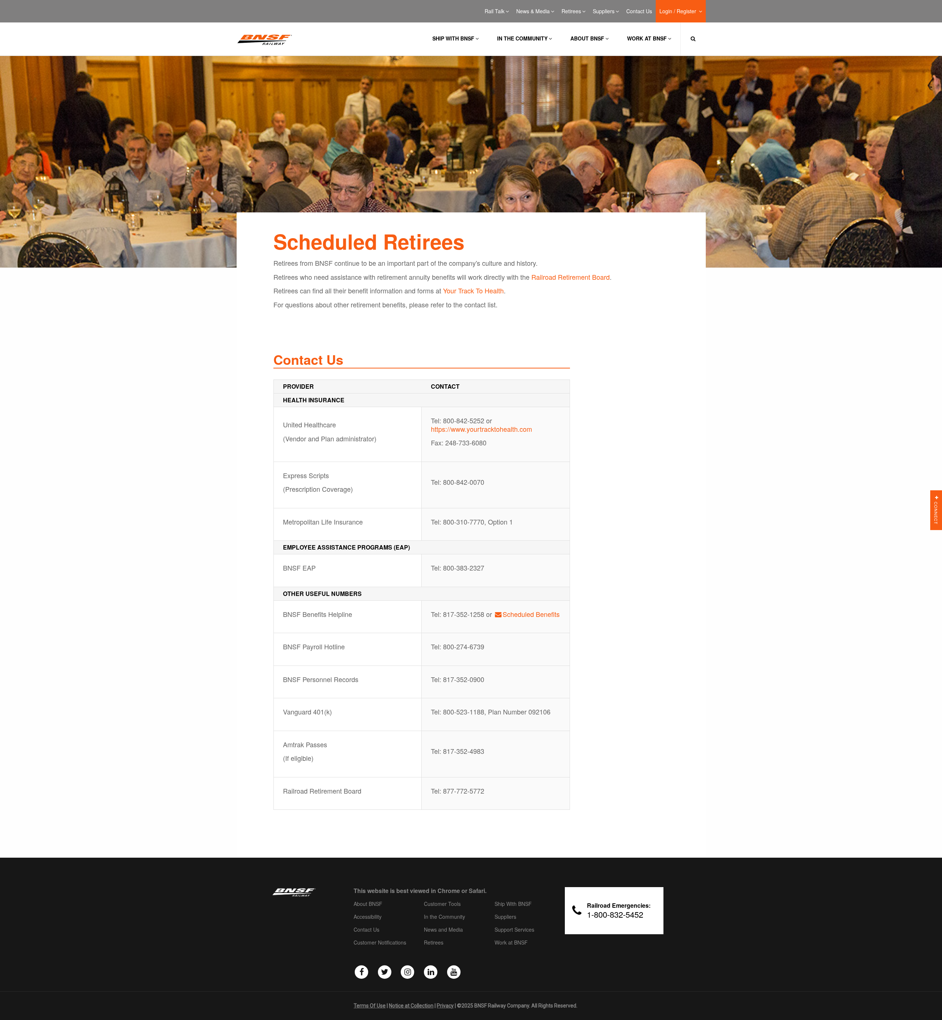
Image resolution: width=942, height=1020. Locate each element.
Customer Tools (442, 904)
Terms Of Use (370, 1006)
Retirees (571, 11)
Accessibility (368, 917)
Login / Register (678, 11)
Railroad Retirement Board (570, 277)
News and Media (443, 930)
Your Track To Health (473, 290)
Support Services (514, 930)
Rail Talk (494, 11)
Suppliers (604, 11)
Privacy (445, 1006)
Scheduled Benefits (531, 614)
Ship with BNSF (453, 38)
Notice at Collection (411, 1006)
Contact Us (639, 11)
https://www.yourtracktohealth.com (481, 429)
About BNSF (587, 38)
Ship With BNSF (513, 904)
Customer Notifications (380, 942)
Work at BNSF (647, 38)
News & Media (533, 11)
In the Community (522, 38)
